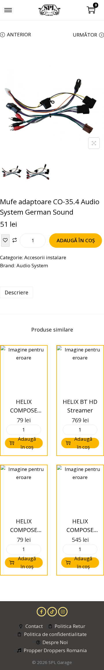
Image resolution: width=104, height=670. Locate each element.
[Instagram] (63, 611)
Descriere (16, 292)
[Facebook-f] (41, 611)
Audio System (32, 265)
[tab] (52, 292)
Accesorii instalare (45, 257)
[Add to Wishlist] (5, 240)
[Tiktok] (52, 611)
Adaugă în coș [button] (27, 443)
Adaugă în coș (76, 240)
